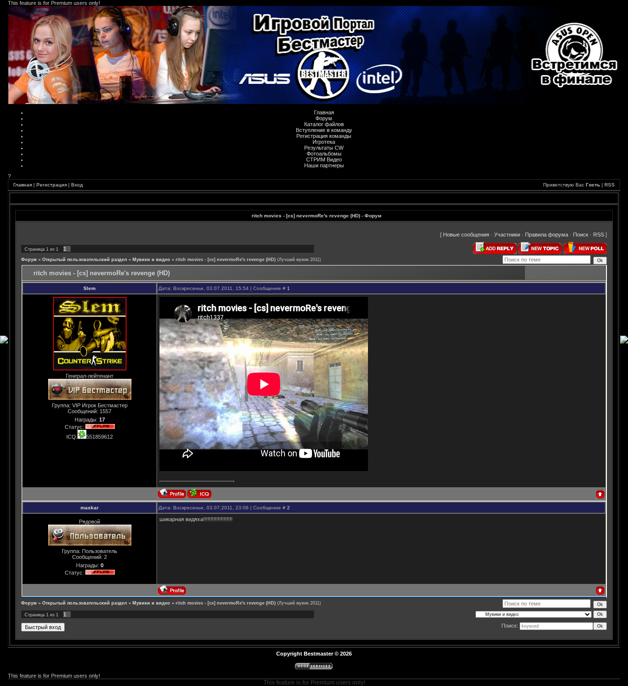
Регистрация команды (323, 136)
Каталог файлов (324, 124)
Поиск (580, 234)
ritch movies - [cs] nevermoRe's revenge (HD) (226, 259)
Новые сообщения (466, 234)
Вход (77, 184)
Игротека (324, 142)
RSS (609, 184)
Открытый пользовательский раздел (84, 259)
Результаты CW (323, 148)
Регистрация (51, 184)
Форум (323, 118)
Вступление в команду (324, 130)
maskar (89, 507)
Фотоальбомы (324, 154)
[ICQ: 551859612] (199, 493)
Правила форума (546, 234)
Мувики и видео (151, 259)
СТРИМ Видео (324, 159)
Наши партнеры (324, 165)
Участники (507, 234)
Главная (324, 112)
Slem (89, 288)
